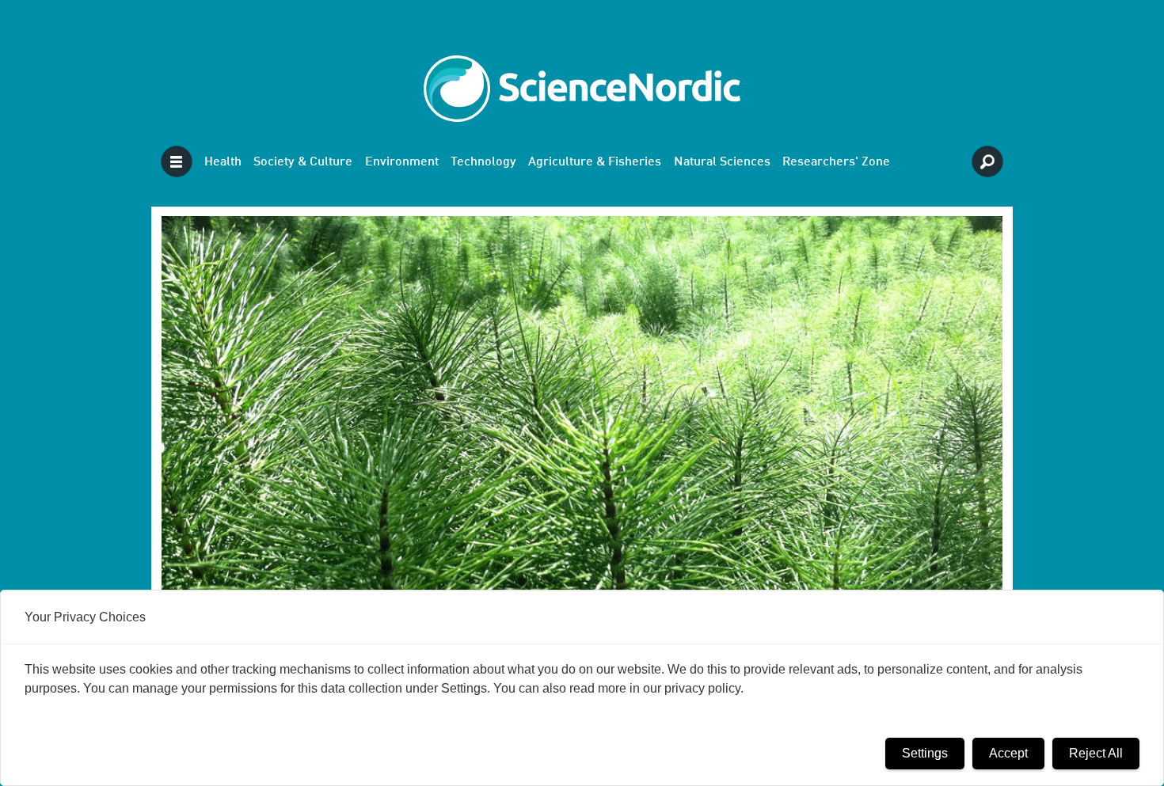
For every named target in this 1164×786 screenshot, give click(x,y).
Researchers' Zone (836, 162)
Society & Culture (302, 162)
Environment (402, 162)
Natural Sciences (722, 162)
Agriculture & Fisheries (594, 162)
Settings (925, 753)
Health (223, 162)
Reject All (1096, 753)
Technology (483, 162)
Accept (1008, 753)
